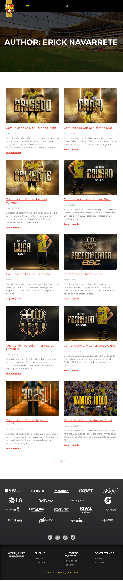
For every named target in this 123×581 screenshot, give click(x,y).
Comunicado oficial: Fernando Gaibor (90, 345)
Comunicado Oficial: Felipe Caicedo (31, 128)
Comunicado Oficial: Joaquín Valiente (26, 201)
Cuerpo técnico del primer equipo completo (30, 347)
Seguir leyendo (13, 152)
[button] (27, 6)
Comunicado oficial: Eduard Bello (87, 199)
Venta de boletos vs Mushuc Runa (88, 420)
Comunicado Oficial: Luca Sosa (28, 274)
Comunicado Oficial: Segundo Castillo (27, 422)
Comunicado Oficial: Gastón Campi (89, 128)
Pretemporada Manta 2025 (83, 274)
